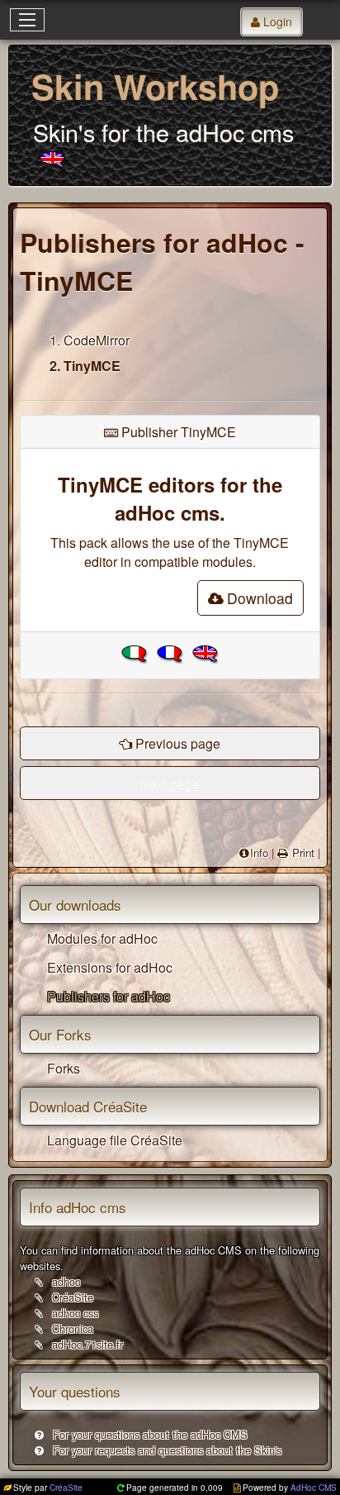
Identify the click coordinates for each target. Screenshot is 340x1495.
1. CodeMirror (90, 340)
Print (301, 852)
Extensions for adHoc (109, 967)
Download (260, 598)
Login (277, 21)
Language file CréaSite (114, 1140)
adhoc (66, 1281)
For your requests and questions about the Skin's (167, 1450)
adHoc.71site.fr (87, 1344)
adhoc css (75, 1313)
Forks (63, 1068)
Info (259, 852)
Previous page (177, 743)
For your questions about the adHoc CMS (150, 1434)
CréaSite (72, 1297)
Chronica (72, 1328)
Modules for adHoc (102, 938)
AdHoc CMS (313, 1487)
